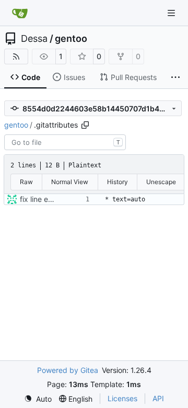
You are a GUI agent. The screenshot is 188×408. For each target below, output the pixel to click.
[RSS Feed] (16, 56)
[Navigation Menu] (172, 12)
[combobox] (65, 142)
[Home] (19, 13)
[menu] (38, 398)
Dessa (34, 38)
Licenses (122, 398)
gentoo (71, 38)
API (158, 398)
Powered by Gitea (67, 370)
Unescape (161, 182)
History (117, 182)
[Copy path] (85, 125)
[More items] (175, 77)
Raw (26, 182)
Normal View (69, 182)
